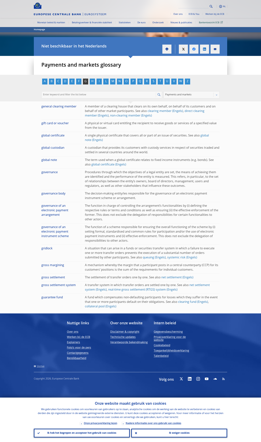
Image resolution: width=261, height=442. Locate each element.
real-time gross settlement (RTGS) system (137, 289)
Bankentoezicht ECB (209, 23)
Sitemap (40, 366)
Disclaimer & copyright (124, 331)
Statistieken (125, 23)
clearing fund (187, 302)
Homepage (39, 30)
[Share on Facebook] (193, 49)
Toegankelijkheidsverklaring (171, 350)
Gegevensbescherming (168, 331)
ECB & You (194, 14)
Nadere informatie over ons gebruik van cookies (153, 423)
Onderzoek (158, 23)
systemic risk (176, 257)
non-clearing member (125, 115)
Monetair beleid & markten (51, 23)
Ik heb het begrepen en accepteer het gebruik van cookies (81, 433)
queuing (148, 257)
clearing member (159, 111)
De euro (141, 23)
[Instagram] (198, 378)
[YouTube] (206, 378)
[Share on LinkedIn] (204, 49)
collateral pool (95, 306)
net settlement (171, 277)
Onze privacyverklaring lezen (100, 423)
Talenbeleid (161, 356)
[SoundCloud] (215, 378)
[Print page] (166, 49)
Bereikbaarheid (76, 358)
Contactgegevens (78, 353)
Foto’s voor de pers (79, 347)
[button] (216, 6)
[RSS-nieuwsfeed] (223, 378)
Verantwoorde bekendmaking (129, 342)
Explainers (73, 342)
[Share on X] (183, 49)
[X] (181, 378)
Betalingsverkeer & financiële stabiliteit (92, 23)
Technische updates (123, 337)
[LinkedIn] (189, 378)
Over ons (178, 14)
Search (211, 6)
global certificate (102, 164)
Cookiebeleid (162, 345)
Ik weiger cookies (179, 433)
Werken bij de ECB (214, 14)
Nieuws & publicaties (181, 23)
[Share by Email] (215, 49)
